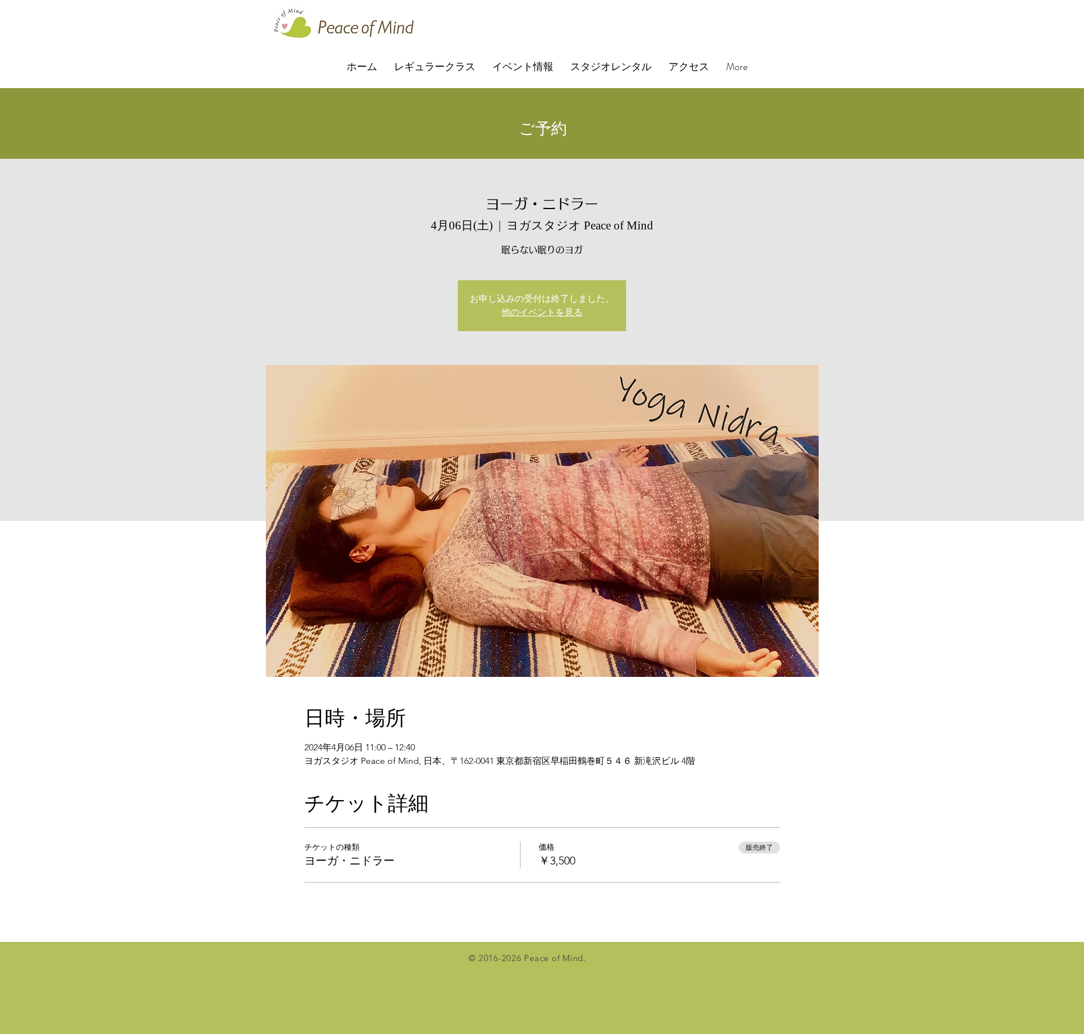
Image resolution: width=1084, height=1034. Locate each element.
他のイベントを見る (542, 312)
